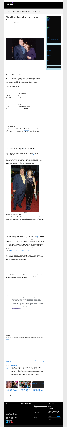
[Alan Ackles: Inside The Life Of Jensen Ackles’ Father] (48, 40)
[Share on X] (7, 422)
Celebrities (48, 47)
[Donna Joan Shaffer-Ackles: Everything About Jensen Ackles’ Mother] (48, 31)
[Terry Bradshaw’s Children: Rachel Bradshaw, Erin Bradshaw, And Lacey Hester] (48, 21)
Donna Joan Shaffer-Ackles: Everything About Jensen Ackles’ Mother (55, 30)
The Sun (34, 154)
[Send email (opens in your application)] (60, 0)
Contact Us (35, 415)
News (35, 405)
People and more (49, 57)
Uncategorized (49, 63)
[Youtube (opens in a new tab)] (59, 0)
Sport (48, 60)
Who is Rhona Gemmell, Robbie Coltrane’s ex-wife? (54, 10)
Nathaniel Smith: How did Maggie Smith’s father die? (19, 250)
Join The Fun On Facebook (26, 403)
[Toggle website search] (61, 7)
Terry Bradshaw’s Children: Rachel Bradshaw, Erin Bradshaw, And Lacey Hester (56, 20)
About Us (35, 417)
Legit (24, 148)
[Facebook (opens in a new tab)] (58, 0)
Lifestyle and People (50, 53)
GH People (48, 52)
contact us (7, 339)
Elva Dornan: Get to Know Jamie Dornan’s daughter (25, 390)
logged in (12, 397)
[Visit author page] (7, 367)
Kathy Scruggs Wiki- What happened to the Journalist (12, 390)
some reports (26, 130)
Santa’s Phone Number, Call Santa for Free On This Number (38, 390)
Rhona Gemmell (9, 355)
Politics (48, 58)
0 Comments (56, 22)
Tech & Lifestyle (36, 412)
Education (48, 48)
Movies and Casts (49, 55)
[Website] (20, 308)
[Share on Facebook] (9, 422)
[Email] (19, 308)
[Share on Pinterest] (12, 422)
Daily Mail (37, 236)
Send (58, 416)
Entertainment (49, 50)
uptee (12, 355)
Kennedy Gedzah (15, 295)
